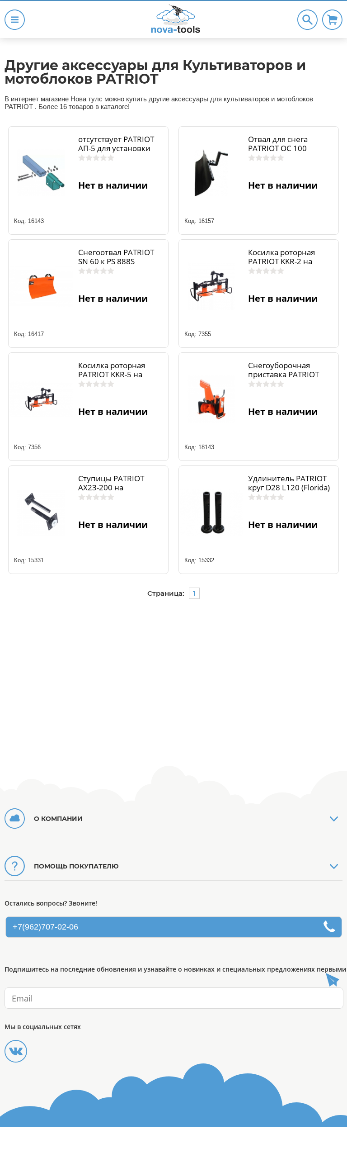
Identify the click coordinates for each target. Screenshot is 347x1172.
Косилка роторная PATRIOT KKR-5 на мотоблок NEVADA (112, 374)
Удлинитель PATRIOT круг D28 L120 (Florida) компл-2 (289, 487)
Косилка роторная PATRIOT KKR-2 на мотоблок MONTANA (286, 261)
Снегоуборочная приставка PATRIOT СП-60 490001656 (283, 374)
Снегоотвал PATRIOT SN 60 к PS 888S (116, 257)
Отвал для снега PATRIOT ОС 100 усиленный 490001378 (290, 148)
